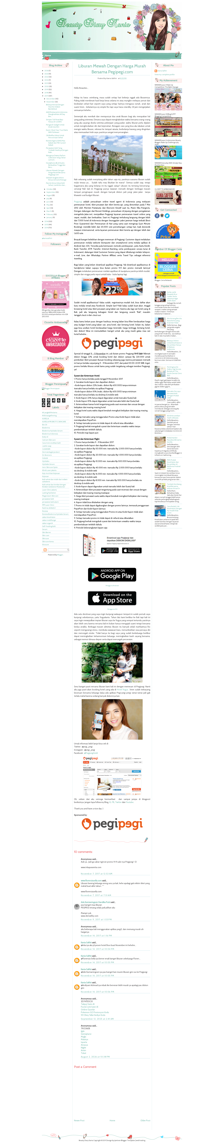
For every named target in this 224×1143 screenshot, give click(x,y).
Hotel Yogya (122, 689)
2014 (46, 228)
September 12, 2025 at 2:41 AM (97, 1019)
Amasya (84, 1045)
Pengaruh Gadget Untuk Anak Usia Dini (55, 126)
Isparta (84, 1042)
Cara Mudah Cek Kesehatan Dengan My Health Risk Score (174, 509)
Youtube (129, 802)
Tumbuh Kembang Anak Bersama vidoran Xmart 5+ (174, 486)
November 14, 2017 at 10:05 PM (97, 962)
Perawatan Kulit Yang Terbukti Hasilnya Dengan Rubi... (57, 150)
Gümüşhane (86, 1034)
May (48, 205)
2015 (46, 225)
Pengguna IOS (112, 609)
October (49, 189)
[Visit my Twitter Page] (167, 218)
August (49, 195)
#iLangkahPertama (49, 412)
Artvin (83, 1050)
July (48, 198)
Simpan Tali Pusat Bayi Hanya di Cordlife (54, 121)
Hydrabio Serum (48, 464)
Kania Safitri (86, 942)
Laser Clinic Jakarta (49, 490)
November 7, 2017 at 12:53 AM (96, 873)
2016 (46, 221)
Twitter (118, 802)
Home (48, 55)
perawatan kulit (48, 499)
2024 (46, 74)
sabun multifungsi (49, 520)
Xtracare (45, 545)
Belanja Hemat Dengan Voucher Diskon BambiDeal (55, 107)
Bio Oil (44, 425)
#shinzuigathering (49, 415)
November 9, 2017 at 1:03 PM (96, 919)
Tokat (83, 1053)
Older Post (145, 1120)
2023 (46, 77)
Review (45, 511)
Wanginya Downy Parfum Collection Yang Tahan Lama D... (56, 157)
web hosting (140, 1140)
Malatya (84, 1039)
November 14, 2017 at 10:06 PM (97, 992)
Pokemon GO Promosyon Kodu (95, 1012)
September (51, 192)
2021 (46, 83)
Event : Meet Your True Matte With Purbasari (57, 131)
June (48, 202)
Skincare (45, 538)
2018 (46, 93)
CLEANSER (46, 449)
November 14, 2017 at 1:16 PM (96, 935)
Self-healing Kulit (49, 526)
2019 (46, 89)
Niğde (83, 1047)
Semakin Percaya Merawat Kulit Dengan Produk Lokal (173, 394)
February (50, 214)
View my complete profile (165, 74)
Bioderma (46, 428)
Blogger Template (128, 1140)
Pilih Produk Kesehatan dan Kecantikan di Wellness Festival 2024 (173, 464)
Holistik (45, 458)
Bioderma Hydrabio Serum (52, 431)
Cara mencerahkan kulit (51, 443)
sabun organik (47, 523)
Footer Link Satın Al (89, 1007)
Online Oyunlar (88, 1009)
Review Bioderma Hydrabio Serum (55, 514)
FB (113, 802)
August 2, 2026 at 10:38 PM (95, 1057)
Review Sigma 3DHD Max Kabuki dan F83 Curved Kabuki (56, 143)
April (48, 208)
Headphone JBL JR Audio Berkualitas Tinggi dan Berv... (55, 165)
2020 (46, 86)
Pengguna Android (112, 586)
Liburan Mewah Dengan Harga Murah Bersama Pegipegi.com (55, 172)
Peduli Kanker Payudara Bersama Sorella (174, 440)
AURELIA (45, 419)
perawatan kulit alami (50, 502)
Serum (44, 529)
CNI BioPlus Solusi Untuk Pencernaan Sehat (55, 136)
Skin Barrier (46, 532)
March (49, 211)
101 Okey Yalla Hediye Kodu (93, 1015)
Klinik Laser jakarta (49, 470)
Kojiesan (45, 476)
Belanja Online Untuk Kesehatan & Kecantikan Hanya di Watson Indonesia (174, 345)
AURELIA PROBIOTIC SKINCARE (54, 422)
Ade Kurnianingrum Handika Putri (95, 902)
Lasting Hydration (49, 493)
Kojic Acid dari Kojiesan (51, 473)
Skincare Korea (48, 541)
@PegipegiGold (91, 753)
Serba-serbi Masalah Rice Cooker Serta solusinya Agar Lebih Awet (172, 296)
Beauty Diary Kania (86, 1140)
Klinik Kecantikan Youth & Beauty (173, 417)
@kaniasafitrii (47, 238)
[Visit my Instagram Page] (162, 218)
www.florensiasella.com (91, 880)
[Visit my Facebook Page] (157, 218)
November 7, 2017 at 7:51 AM (96, 895)
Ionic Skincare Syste (50, 467)
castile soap (46, 446)
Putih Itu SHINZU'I (49, 508)
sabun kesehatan (48, 517)
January (49, 217)
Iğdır (83, 1031)
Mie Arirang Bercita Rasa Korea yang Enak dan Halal (174, 320)
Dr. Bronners (47, 455)
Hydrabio (45, 461)
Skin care (45, 535)
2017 (46, 96)
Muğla (83, 1036)
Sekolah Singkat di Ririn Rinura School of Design (56, 179)
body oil (45, 437)
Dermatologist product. (51, 452)
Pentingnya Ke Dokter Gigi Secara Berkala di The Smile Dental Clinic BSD (174, 371)
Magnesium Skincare (50, 496)
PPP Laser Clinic (48, 505)
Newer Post (79, 1120)
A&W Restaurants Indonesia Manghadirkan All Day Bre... (56, 114)
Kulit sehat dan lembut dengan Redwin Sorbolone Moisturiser (54, 486)
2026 (46, 71)
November (50, 102)
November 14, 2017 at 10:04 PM (97, 949)
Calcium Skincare (49, 440)
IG (110, 802)
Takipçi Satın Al (87, 1004)
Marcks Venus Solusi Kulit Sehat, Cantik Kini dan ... (56, 184)
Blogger (60, 555)
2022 (46, 80)
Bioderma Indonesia (50, 434)
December (50, 99)
